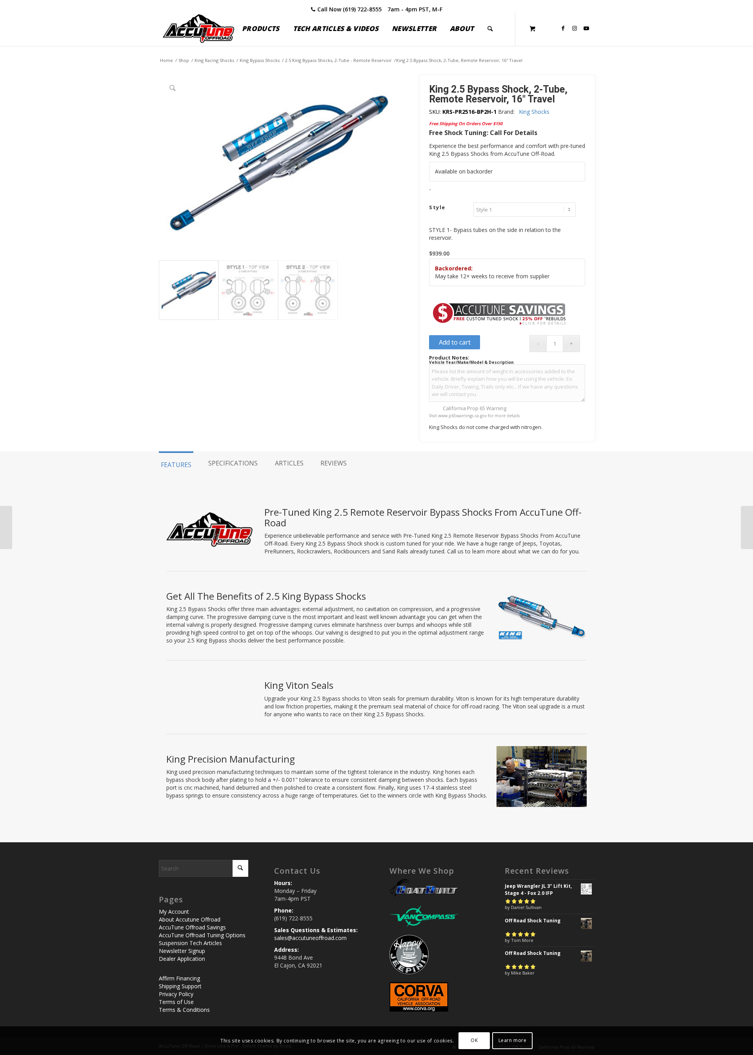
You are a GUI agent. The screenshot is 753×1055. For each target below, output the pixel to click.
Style (437, 207)
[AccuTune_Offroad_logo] (198, 28)
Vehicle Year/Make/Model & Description (471, 362)
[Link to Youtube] (586, 28)
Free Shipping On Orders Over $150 (465, 123)
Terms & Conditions (184, 1009)
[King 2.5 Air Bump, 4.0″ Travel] (6, 527)
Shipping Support (180, 986)
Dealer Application (182, 958)
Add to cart (455, 342)
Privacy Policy (176, 994)
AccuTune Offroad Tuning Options (202, 935)
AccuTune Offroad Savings (192, 927)
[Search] (490, 28)
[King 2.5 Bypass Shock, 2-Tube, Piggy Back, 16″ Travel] (747, 527)
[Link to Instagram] (574, 28)
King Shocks (534, 111)
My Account (174, 911)
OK (474, 1040)
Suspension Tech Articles (190, 943)
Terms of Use (176, 1002)
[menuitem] (260, 28)
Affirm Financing (179, 978)
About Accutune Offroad (189, 919)
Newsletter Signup (182, 951)
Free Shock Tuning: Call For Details (483, 132)
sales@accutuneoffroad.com (310, 938)
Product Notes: (449, 357)
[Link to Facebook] (563, 28)
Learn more (512, 1040)
